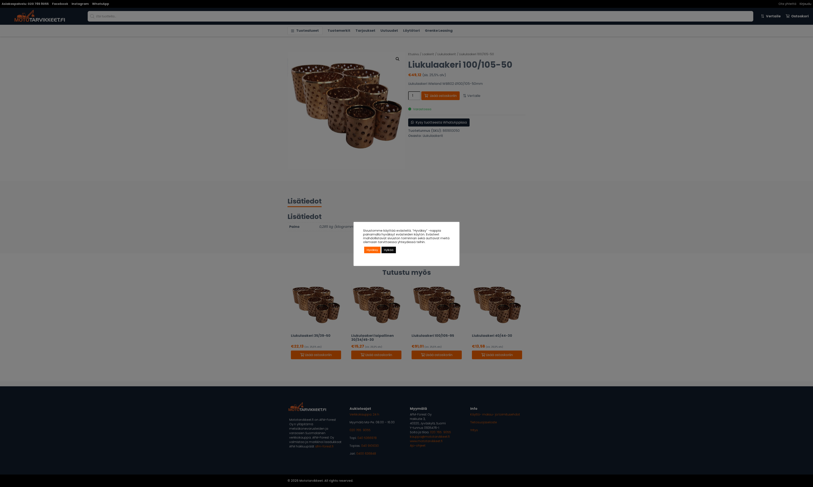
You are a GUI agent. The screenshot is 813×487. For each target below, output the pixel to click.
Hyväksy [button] (372, 250)
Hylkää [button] (388, 250)
